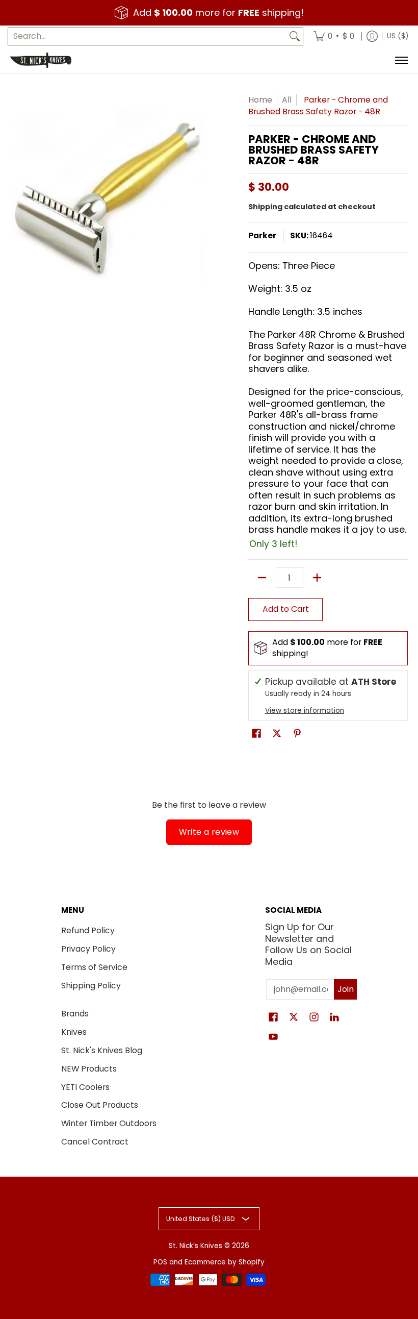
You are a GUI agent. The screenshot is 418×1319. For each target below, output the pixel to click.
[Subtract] (262, 577)
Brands (75, 1013)
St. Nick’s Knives (195, 1246)
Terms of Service (94, 967)
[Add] (317, 577)
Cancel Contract (94, 1142)
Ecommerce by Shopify (225, 1262)
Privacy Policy (88, 949)
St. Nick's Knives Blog (101, 1050)
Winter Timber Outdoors (108, 1123)
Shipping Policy (91, 985)
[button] (256, 734)
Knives (74, 1032)
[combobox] (147, 36)
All (287, 100)
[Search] (294, 36)
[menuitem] (334, 36)
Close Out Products (99, 1105)
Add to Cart (286, 609)
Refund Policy (88, 930)
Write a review (209, 832)
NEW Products (89, 1069)
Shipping (265, 207)
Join (345, 989)
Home (260, 100)
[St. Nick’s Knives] (40, 60)
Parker (262, 235)
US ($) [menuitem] (397, 36)
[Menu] (401, 60)
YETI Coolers (85, 1087)
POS (160, 1262)
